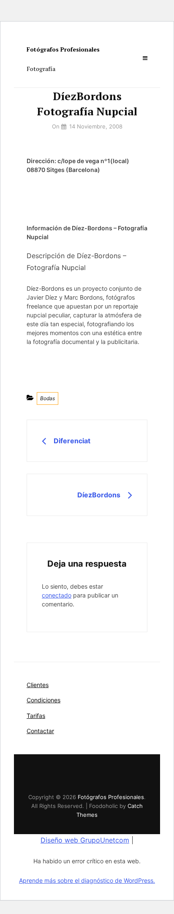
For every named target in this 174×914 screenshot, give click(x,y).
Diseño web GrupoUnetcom (85, 840)
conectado (56, 595)
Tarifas (36, 715)
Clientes (38, 684)
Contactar (40, 730)
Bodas (47, 398)
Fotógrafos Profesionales (63, 49)
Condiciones (43, 700)
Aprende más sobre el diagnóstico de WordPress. (87, 880)
